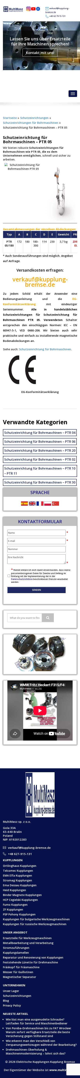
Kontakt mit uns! (40, 52)
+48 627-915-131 (20, 854)
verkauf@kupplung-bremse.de (42, 75)
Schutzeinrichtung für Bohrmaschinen (45, 349)
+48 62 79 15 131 (57, 16)
